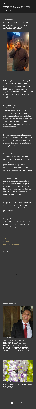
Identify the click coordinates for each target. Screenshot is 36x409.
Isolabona (28, 238)
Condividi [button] (6, 236)
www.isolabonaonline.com (16, 7)
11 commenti (13, 390)
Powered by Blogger (20, 403)
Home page (8, 11)
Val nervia (6, 241)
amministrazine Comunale (17, 238)
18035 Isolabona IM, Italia (17, 244)
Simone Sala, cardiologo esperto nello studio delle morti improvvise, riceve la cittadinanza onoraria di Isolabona (17, 345)
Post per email (14, 236)
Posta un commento (16, 354)
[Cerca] (31, 3)
